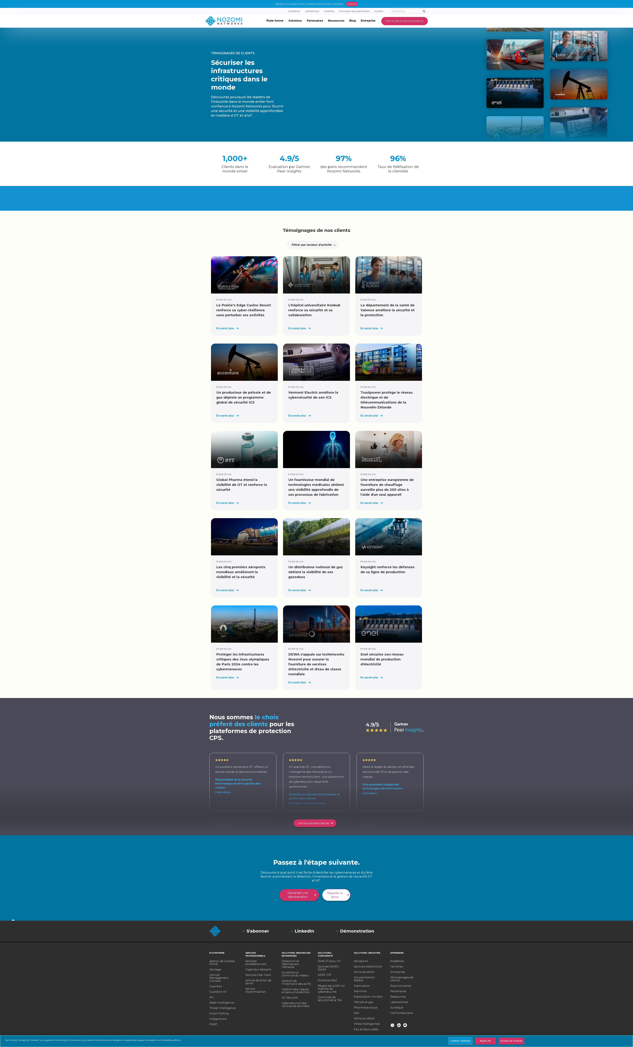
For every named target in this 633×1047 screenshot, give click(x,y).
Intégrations (218, 1019)
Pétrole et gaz (363, 1002)
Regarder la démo (335, 895)
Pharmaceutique (365, 1007)
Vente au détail (364, 1018)
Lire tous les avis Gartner (314, 823)
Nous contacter (400, 985)
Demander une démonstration (298, 894)
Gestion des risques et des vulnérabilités (295, 991)
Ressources (398, 996)
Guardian (215, 986)
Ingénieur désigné (258, 969)
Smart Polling (219, 1013)
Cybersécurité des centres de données (295, 1005)
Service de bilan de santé (258, 982)
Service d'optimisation (255, 990)
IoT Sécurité (290, 997)
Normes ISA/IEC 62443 (328, 968)
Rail (356, 1013)
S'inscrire (352, 4)
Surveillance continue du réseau (295, 974)
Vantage (215, 969)
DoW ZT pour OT (329, 961)
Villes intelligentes (367, 1023)
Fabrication (362, 985)
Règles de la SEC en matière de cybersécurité (331, 988)
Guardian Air (218, 991)
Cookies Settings (460, 1040)
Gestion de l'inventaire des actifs (296, 982)
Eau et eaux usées (366, 1029)
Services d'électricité (368, 966)
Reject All (485, 1040)
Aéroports (361, 961)
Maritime (360, 991)
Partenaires (398, 991)
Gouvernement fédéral (364, 979)
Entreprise (397, 972)
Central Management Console (218, 978)
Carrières (396, 966)
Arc (211, 997)
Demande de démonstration (404, 21)
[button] (275, 21)
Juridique (396, 1007)
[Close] (627, 1041)
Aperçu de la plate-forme (222, 963)
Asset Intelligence (221, 1002)
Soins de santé (364, 972)
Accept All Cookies (511, 1040)
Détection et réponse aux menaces (290, 964)
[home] (223, 21)
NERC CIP (324, 975)
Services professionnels (255, 963)
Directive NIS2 (327, 980)
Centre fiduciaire (401, 1013)
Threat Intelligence (222, 1008)
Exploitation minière (368, 996)
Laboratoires (399, 1002)
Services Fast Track (258, 975)
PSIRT (213, 1024)
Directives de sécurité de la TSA (330, 999)
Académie (397, 961)
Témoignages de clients (401, 979)
